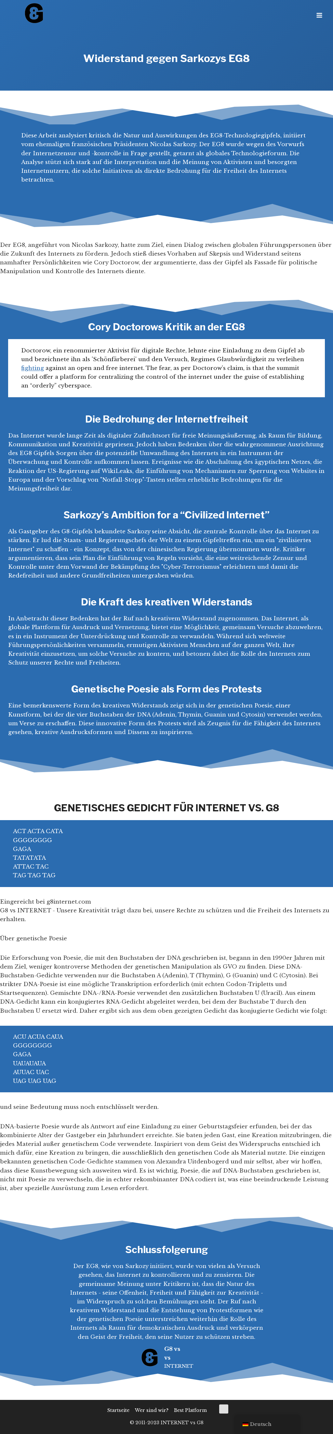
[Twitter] (223, 1409)
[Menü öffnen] (319, 13)
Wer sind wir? (151, 1410)
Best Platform (190, 1410)
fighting (32, 368)
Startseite (118, 1410)
